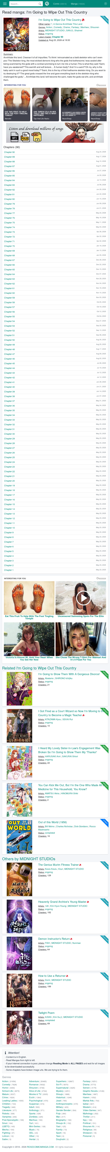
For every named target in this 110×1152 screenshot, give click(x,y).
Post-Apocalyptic (13, 1119)
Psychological (38, 1100)
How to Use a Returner (52, 976)
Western (89, 1107)
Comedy (58, 27)
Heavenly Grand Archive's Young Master (62, 902)
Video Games (92, 1110)
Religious (90, 1129)
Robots (8, 1113)
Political (89, 1123)
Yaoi (61, 1126)
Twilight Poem (46, 1013)
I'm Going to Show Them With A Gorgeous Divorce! (69, 674)
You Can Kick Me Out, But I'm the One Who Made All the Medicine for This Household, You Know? (72, 787)
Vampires (9, 1116)
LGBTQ (8, 1126)
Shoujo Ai (63, 1123)
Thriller (89, 1116)
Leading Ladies (13, 1100)
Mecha (8, 1129)
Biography (64, 1119)
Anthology (36, 1110)
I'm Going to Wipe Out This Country (59, 20)
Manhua (36, 1119)
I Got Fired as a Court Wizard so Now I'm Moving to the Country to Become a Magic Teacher (71, 713)
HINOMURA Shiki (69, 793)
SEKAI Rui (68, 719)
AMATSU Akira (52, 793)
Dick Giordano (81, 826)
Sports (35, 1113)
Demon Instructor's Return (54, 939)
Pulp (61, 1113)
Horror (8, 1087)
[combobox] (26, 3)
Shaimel (78, 30)
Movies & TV (38, 1094)
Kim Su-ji (57, 1017)
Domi (47, 979)
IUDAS (48, 1017)
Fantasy (75, 27)
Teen (60, 1136)
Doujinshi (62, 1139)
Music (34, 1129)
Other (34, 1136)
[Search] (40, 3)
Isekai (88, 1103)
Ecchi (35, 1097)
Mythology (90, 1113)
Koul (60, 868)
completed (50, 832)
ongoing (49, 33)
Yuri (33, 1123)
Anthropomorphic (67, 1103)
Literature (9, 1110)
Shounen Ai (91, 1126)
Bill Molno (49, 826)
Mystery (63, 1090)
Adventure (38, 1081)
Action (49, 27)
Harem (89, 1097)
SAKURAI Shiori (70, 756)
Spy (87, 1119)
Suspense (36, 1103)
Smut (7, 1123)
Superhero (65, 1081)
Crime (8, 1097)
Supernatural (65, 1087)
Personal (89, 1136)
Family (61, 1129)
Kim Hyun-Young (58, 905)
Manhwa (85, 27)
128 (47, 905)
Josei (61, 1100)
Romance (37, 1084)
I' (51, 23)
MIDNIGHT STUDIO (55, 30)
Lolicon (8, 1136)
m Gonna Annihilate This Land (67, 23)
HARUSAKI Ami (53, 756)
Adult (34, 1107)
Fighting (8, 1132)
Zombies (36, 1116)
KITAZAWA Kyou (53, 719)
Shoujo (63, 1094)
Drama (66, 27)
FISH (47, 942)
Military (62, 1107)
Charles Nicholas (64, 826)
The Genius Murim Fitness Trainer (58, 865)
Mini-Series (37, 1126)
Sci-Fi (62, 1084)
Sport (61, 1132)
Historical (64, 1097)
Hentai (34, 1139)
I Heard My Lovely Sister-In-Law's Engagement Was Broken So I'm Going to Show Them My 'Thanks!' (69, 750)
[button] (5, 3)
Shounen (94, 27)
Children (9, 1103)
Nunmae (76, 942)
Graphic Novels (93, 1090)
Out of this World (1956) (52, 822)
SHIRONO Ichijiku (63, 678)
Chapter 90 (57, 36)
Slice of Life (38, 1090)
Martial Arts (91, 1100)
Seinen (89, 1087)
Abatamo (49, 678)
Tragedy (9, 1107)
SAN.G (69, 30)
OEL (33, 1132)
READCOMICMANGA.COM (40, 1146)
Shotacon (90, 1132)
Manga (78, 3)
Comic (60, 3)
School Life (11, 1090)
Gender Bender (66, 1110)
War (60, 1116)
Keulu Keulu (51, 868)
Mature (8, 1094)
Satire (6, 1139)
